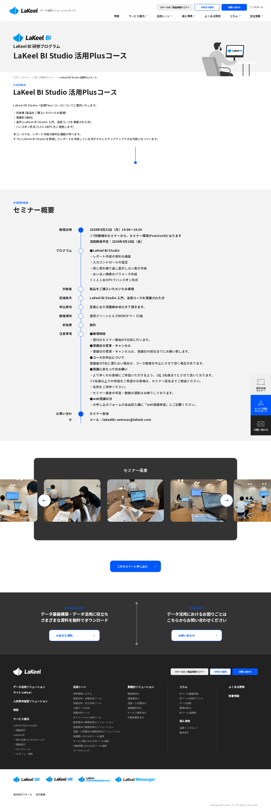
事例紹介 (184, 732)
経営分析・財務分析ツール (87, 698)
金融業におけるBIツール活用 (88, 736)
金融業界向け (135, 708)
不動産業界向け (136, 717)
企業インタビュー (188, 728)
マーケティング (81, 750)
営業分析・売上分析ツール (87, 703)
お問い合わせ (234, 7)
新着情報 (234, 696)
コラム (234, 16)
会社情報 (255, 16)
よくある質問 (212, 16)
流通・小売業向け (137, 703)
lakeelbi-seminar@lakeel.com (126, 419)
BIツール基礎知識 (188, 693)
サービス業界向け (137, 712)
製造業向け (133, 693)
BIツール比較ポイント (191, 698)
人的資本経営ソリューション (30, 701)
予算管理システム (82, 693)
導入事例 (187, 16)
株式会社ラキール (22, 794)
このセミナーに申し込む (132, 566)
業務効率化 (185, 708)
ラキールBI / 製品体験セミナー (174, 7)
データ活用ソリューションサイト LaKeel (29, 689)
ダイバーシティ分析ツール (87, 717)
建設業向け (133, 698)
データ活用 (185, 703)
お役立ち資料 (207, 7)
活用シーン (163, 16)
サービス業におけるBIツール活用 (91, 741)
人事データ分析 (81, 708)
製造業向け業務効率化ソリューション (93, 722)
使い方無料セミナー (45, 77)
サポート (258, 7)
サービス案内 (136, 16)
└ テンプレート (21, 749)
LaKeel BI (19, 735)
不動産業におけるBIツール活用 (89, 746)
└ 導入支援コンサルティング (28, 739)
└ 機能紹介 (19, 730)
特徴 (116, 16)
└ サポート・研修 (23, 754)
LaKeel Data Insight (25, 725)
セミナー (26, 77)
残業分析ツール (81, 712)
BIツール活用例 (187, 712)
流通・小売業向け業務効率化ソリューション (97, 731)
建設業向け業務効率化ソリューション (93, 727)
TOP (15, 77)
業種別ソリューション (141, 687)
